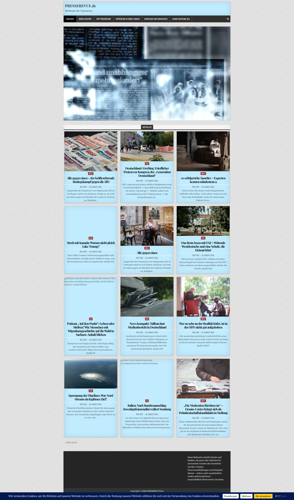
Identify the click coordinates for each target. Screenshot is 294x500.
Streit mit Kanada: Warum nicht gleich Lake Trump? (91, 244)
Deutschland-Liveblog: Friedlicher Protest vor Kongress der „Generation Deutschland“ (147, 172)
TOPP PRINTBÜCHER (103, 18)
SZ (91, 319)
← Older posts (70, 442)
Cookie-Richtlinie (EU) (181, 18)
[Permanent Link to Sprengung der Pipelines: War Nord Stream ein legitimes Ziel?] (90, 374)
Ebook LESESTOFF (85, 18)
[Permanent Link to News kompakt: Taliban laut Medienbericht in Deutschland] (147, 297)
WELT (91, 173)
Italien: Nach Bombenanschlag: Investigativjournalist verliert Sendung (147, 407)
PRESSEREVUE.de (80, 5)
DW (147, 319)
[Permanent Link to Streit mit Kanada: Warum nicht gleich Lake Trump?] (90, 221)
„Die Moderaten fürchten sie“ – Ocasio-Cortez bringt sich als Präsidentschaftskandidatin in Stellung (203, 409)
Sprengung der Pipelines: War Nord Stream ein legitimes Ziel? (90, 397)
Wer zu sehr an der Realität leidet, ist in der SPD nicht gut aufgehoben (203, 325)
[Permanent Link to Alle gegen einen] (147, 226)
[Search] (228, 18)
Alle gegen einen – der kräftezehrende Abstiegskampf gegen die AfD (90, 180)
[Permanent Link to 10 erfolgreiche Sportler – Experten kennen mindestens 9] (203, 151)
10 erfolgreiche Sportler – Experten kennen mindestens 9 (203, 180)
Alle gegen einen (147, 253)
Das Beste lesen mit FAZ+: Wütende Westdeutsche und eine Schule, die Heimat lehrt (203, 246)
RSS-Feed (83, 187)
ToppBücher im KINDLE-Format (128, 18)
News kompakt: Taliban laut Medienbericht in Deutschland (147, 325)
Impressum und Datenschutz (156, 18)
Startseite (70, 18)
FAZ (147, 163)
